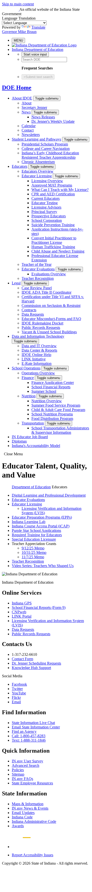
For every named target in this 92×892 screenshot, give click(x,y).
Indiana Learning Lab (28, 522)
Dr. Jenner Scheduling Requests (36, 663)
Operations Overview (38, 373)
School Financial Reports (50, 387)
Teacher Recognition (38, 278)
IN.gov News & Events (30, 808)
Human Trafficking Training (53, 247)
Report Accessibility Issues (32, 855)
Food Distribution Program (52, 418)
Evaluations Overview (48, 274)
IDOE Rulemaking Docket (42, 323)
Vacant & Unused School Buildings (49, 332)
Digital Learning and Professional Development (49, 495)
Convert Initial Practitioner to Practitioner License (53, 240)
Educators (19, 166)
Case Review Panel (37, 288)
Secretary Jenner (34, 107)
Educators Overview (37, 171)
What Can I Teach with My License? (60, 190)
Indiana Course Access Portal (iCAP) (40, 526)
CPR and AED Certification (53, 194)
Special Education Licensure (34, 539)
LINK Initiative (34, 359)
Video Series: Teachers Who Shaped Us (43, 566)
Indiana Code (22, 817)
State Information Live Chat (33, 723)
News (26, 112)
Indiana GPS (22, 603)
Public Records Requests (41, 327)
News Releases (43, 117)
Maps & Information (27, 804)
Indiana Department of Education (37, 49)
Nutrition (29, 396)
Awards (18, 826)
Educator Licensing (37, 176)
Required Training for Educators (37, 535)
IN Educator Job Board (30, 437)
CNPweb (19, 612)
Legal (16, 283)
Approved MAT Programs (51, 185)
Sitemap (18, 774)
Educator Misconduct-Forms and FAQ (51, 319)
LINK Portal (21, 616)
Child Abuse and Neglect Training (57, 251)
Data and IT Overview (39, 346)
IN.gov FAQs (22, 779)
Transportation (33, 423)
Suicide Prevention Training (53, 225)
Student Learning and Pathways (36, 139)
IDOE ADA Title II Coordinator (46, 292)
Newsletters (31, 135)
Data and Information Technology (38, 336)
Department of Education (31, 487)
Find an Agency (24, 731)
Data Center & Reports (39, 350)
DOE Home (16, 87)
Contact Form (22, 659)
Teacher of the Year (37, 264)
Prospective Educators (48, 216)
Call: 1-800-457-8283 (28, 736)
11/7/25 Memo (33, 557)
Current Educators (45, 198)
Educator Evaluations (38, 269)
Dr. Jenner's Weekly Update (53, 121)
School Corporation (46, 220)
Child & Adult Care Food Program (58, 410)
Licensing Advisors (46, 207)
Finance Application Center (52, 382)
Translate (38, 27)
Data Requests (33, 314)
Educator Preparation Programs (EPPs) (42, 517)
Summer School (43, 391)
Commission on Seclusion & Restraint (51, 305)
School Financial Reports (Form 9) (39, 607)
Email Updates (23, 813)
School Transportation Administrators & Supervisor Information (60, 430)
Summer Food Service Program (55, 405)
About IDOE (22, 98)
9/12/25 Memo (33, 548)
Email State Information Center (36, 727)
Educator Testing (44, 203)
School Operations (26, 368)
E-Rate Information (37, 363)
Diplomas (19, 441)
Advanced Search (25, 765)
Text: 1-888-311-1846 (29, 740)
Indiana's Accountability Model (36, 446)
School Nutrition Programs (52, 414)
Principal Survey (44, 212)
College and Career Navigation (46, 148)
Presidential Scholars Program (45, 144)
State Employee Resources (32, 783)
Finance (28, 378)
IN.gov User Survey (27, 761)
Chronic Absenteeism (38, 162)
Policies (18, 770)
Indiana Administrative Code (34, 821)
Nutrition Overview (46, 401)
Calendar (29, 126)
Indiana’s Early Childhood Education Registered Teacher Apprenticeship (50, 155)
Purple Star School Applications (36, 530)
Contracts (29, 310)
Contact (28, 130)
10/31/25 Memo (34, 552)
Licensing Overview (47, 181)
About (26, 103)
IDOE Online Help (36, 355)
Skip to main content (18, 4)
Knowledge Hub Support (31, 668)
